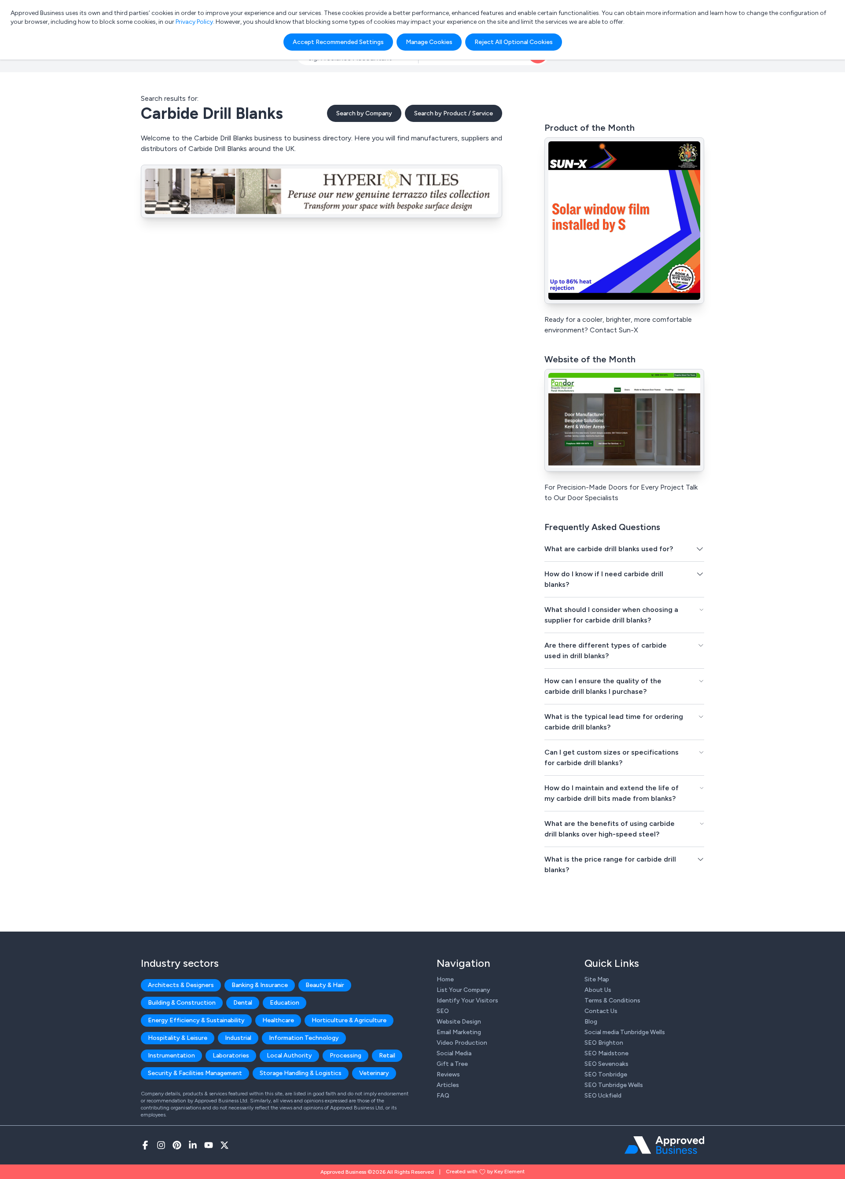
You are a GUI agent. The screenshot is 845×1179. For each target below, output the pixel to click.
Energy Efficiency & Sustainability (196, 1020)
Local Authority (289, 1055)
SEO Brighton (603, 1042)
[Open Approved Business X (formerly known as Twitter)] (224, 1145)
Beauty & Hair (324, 985)
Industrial (238, 1038)
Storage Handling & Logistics (301, 1073)
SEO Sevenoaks (606, 1064)
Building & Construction (182, 1002)
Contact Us (600, 1011)
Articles (448, 1085)
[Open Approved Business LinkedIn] (192, 1145)
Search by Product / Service (453, 113)
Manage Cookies (429, 42)
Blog (590, 1021)
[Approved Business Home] (664, 1145)
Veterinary (374, 1073)
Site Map (596, 979)
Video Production (462, 1042)
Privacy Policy (194, 22)
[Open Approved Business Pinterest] (177, 1145)
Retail (387, 1055)
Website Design (459, 1021)
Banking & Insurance (259, 985)
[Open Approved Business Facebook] (145, 1145)
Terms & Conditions (612, 1000)
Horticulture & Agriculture (349, 1020)
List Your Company (463, 990)
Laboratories (231, 1055)
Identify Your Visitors (467, 1000)
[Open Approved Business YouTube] (208, 1145)
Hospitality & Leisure (177, 1038)
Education (284, 1002)
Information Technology (304, 1038)
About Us (597, 990)
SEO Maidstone (606, 1053)
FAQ (443, 1095)
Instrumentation (171, 1055)
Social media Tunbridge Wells (624, 1032)
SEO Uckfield (602, 1095)
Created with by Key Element (485, 1171)
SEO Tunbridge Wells (613, 1085)
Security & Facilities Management (195, 1073)
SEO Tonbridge (605, 1074)
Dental (242, 1002)
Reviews (448, 1074)
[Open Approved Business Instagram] (161, 1145)
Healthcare (278, 1020)
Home (445, 979)
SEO (443, 1011)
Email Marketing (459, 1032)
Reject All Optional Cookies (513, 42)
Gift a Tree (452, 1064)
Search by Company (364, 113)
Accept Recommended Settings (338, 42)
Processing (345, 1055)
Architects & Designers (181, 985)
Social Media (454, 1053)
